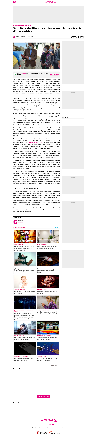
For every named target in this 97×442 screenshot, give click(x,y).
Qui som (54, 427)
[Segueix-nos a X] (47, 424)
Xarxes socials (65, 427)
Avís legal (30, 427)
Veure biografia (20, 222)
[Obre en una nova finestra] (42, 432)
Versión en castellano (79, 1)
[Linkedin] (76, 36)
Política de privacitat (38, 427)
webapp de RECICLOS (35, 142)
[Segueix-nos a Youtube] (53, 424)
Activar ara (54, 74)
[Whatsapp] (78, 36)
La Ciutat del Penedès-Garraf (22, 25)
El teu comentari (16, 379)
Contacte (59, 427)
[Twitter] (74, 36)
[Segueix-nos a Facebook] (44, 424)
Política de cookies (47, 427)
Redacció (18, 36)
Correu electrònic (41, 373)
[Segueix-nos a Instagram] (50, 424)
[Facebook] (72, 36)
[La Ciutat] (50, 2)
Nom (14, 373)
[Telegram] (81, 36)
